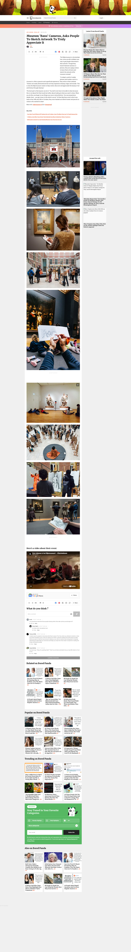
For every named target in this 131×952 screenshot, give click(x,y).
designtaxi (48, 104)
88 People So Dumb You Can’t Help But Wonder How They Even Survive (44, 119)
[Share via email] (66, 51)
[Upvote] (29, 51)
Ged (31, 46)
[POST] (76, 614)
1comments (86, 55)
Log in (101, 18)
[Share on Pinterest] (59, 51)
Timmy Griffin (32, 634)
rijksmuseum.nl (37, 104)
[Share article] (77, 127)
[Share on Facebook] (55, 51)
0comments (86, 79)
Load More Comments (53, 657)
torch (30, 619)
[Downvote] (32, 51)
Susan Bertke (32, 648)
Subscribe (78, 26)
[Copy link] (69, 51)
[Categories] (28, 18)
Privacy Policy (30, 841)
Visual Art (36, 32)
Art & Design (30, 32)
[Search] (75, 18)
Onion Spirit (35, 626)
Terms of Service (71, 839)
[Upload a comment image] (71, 614)
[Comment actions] (42, 619)
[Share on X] (62, 51)
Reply (36, 623)
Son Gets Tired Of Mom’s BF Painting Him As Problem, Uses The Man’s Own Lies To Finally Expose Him (52, 114)
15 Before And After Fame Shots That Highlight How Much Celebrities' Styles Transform (48, 117)
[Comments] (40, 51)
